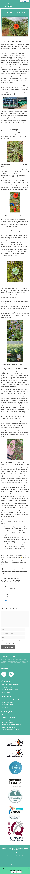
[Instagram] (11, 674)
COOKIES (15, 860)
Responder (5, 600)
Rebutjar (19, 872)
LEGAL (15, 852)
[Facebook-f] (3, 674)
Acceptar (13, 872)
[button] (27, 7)
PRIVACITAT (15, 858)
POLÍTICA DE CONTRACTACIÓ (15, 855)
